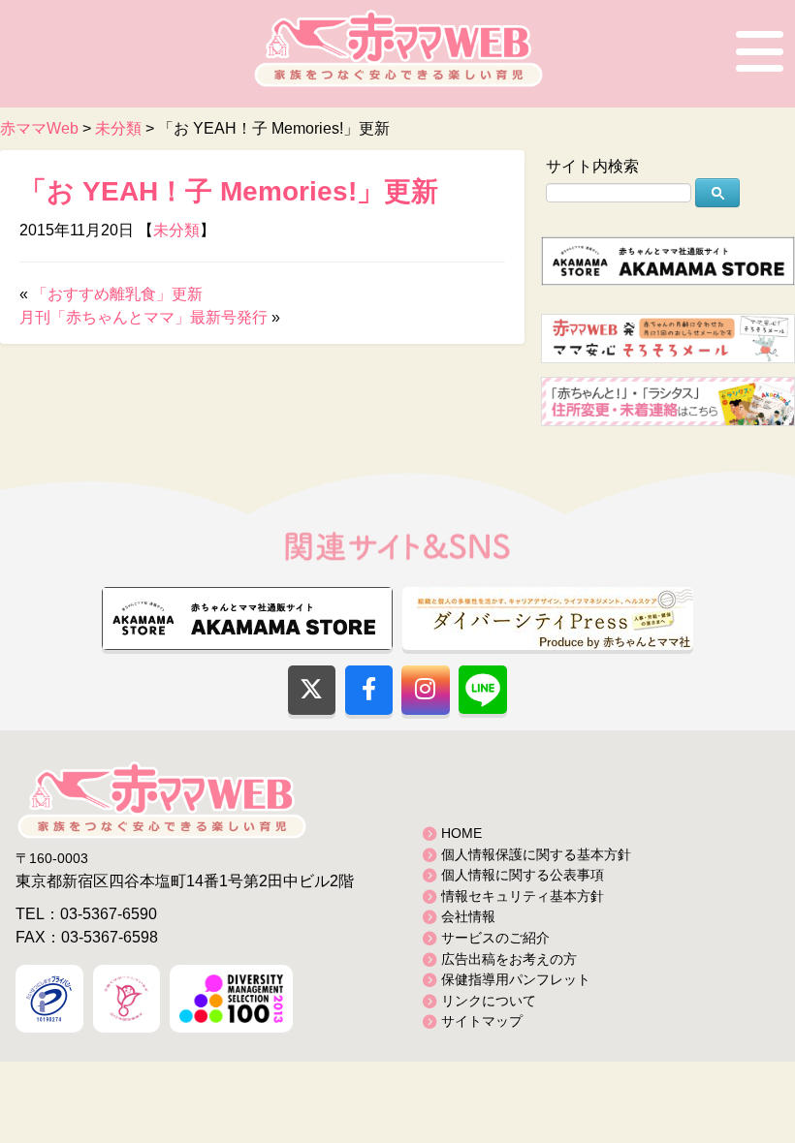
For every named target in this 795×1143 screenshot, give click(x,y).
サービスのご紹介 (495, 937)
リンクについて (488, 1000)
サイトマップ (482, 1021)
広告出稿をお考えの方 (509, 959)
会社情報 (468, 916)
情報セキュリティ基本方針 (522, 896)
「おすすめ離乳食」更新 (117, 294)
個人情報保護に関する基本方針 (536, 854)
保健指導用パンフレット (515, 979)
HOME (461, 833)
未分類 (176, 230)
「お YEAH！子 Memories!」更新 (228, 191)
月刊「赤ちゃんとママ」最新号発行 (143, 317)
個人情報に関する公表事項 (522, 874)
